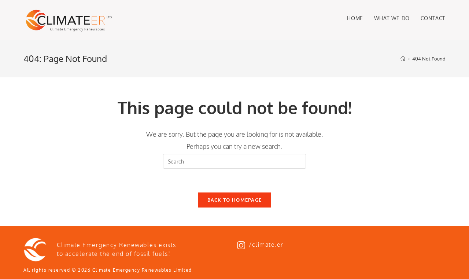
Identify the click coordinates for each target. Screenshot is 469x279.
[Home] (402, 59)
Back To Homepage (234, 200)
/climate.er (266, 244)
